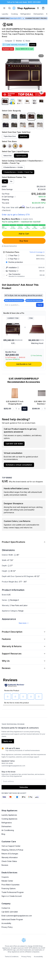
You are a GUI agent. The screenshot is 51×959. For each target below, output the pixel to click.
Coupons (5, 877)
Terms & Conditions (12, 956)
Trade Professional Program (13, 892)
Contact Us (6, 908)
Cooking (14, 14)
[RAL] (23, 125)
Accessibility (6, 923)
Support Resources (11, 653)
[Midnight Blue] (5, 125)
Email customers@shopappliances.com (17, 916)
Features (6, 639)
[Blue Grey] (14, 116)
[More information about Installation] (18, 267)
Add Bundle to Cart (23, 364)
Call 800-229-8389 (14, 444)
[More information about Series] (9, 600)
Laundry (5, 14)
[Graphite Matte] (14, 125)
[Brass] (15, 146)
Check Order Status (9, 861)
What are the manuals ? (34, 300)
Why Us (6, 661)
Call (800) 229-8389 (10, 912)
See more (22, 623)
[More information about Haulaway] (17, 271)
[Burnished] (4, 146)
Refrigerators (7, 823)
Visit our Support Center (11, 846)
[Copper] (20, 146)
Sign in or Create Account (12, 896)
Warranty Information (10, 857)
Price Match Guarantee (10, 885)
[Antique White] (5, 116)
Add (24, 409)
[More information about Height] (9, 571)
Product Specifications (13, 542)
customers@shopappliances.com (13, 766)
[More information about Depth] (9, 566)
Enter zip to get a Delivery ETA (16, 214)
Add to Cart (24, 233)
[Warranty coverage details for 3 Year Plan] (18, 255)
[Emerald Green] (40, 116)
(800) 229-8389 (7, 763)
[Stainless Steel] (31, 125)
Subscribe (24, 787)
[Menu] (4, 8)
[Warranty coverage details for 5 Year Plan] (18, 259)
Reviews (6, 668)
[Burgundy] (31, 116)
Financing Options (9, 888)
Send (39, 305)
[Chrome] (9, 146)
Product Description (12, 632)
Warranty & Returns (12, 646)
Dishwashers (38, 14)
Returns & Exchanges (10, 854)
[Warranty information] (26, 45)
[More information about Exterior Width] (15, 555)
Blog (3, 834)
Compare (8, 41)
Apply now (7, 741)
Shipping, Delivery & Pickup (12, 850)
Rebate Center (7, 881)
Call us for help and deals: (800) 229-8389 (24, 2)
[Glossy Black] (23, 116)
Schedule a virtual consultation (19, 465)
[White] (40, 125)
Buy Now (24, 241)
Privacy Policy (7, 927)
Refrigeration (26, 14)
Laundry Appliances (9, 815)
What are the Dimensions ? (14, 300)
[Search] (9, 8)
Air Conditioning (8, 830)
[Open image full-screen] (41, 92)
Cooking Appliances (9, 819)
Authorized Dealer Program (12, 919)
